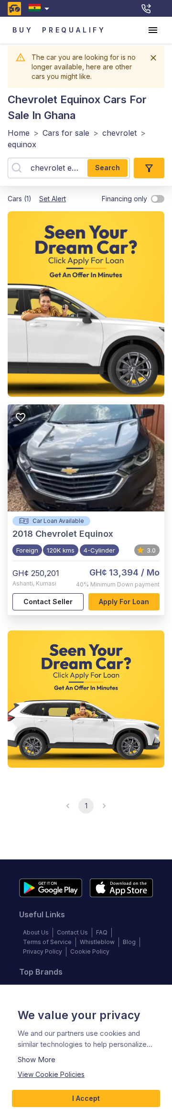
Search (107, 167)
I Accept (86, 1098)
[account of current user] (152, 30)
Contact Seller (48, 602)
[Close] (153, 58)
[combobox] (41, 8)
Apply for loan (124, 602)
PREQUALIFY (74, 30)
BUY (22, 30)
